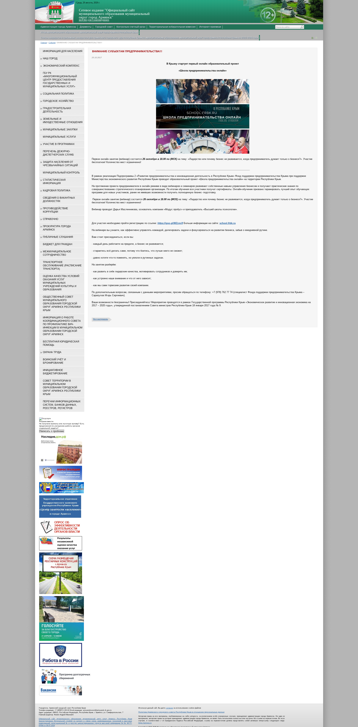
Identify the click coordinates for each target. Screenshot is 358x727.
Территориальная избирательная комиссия (172, 27)
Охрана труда (52, 352)
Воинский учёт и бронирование (54, 361)
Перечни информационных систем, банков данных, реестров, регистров (62, 405)
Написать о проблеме (52, 431)
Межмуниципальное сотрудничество (57, 253)
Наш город (50, 58)
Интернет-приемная (210, 27)
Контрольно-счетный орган (131, 27)
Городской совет (104, 27)
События (52, 43)
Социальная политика (58, 93)
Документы (86, 27)
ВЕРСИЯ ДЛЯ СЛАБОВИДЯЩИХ (94, 20)
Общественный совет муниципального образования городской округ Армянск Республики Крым (62, 303)
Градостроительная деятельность (57, 110)
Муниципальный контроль (61, 172)
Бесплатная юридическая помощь (61, 343)
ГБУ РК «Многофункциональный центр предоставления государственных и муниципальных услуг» (60, 80)
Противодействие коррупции (55, 210)
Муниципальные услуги (59, 136)
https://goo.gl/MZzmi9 (170, 223)
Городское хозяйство (58, 101)
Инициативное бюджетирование (55, 372)
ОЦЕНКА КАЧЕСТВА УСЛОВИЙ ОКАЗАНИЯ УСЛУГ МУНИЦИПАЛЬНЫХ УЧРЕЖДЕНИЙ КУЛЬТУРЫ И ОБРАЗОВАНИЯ (61, 283)
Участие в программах (59, 144)
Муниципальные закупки (60, 129)
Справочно (50, 219)
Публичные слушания (58, 237)
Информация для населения (62, 51)
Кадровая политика (56, 190)
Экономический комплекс (61, 65)
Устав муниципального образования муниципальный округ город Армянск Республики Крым (89, 32)
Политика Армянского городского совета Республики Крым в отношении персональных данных (181, 712)
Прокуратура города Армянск (57, 228)
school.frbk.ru (227, 223)
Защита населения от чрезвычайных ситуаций (60, 164)
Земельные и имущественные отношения (62, 120)
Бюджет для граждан (57, 244)
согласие (169, 708)
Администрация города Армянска (58, 27)
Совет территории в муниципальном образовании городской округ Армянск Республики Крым (62, 387)
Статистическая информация (54, 181)
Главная (44, 43)
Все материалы (100, 319)
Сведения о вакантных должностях (59, 199)
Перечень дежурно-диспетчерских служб (58, 153)
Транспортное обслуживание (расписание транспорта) (62, 265)
